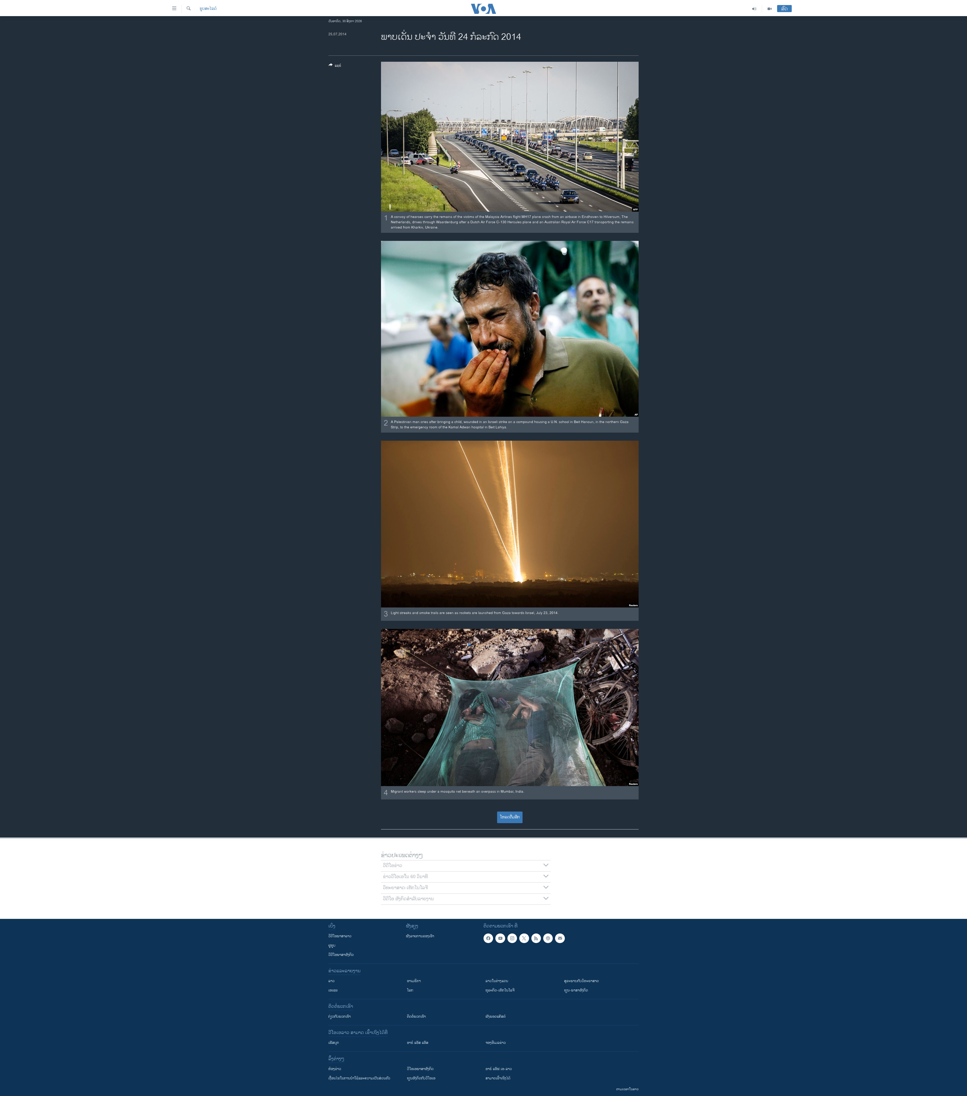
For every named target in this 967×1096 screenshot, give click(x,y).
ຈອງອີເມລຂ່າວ (496, 1042)
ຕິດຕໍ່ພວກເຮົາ (416, 1016)
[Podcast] (548, 938)
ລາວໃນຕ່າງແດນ (497, 981)
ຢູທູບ (331, 945)
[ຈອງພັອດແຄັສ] (560, 938)
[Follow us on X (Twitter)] (524, 938)
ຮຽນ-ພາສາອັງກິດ (576, 990)
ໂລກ (410, 990)
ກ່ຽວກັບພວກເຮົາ (339, 1016)
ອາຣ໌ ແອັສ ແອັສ (417, 1042)
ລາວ (331, 981)
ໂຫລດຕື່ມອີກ (510, 817)
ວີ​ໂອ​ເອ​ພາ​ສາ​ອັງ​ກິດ (420, 1069)
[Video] (769, 9)
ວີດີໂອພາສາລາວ (340, 936)
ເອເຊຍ (333, 990)
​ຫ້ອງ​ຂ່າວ (334, 1069)
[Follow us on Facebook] (488, 938)
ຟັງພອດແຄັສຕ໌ (496, 1016)
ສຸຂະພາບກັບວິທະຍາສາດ (581, 981)
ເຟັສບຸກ (333, 1042)
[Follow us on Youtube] (500, 938)
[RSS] (536, 938)
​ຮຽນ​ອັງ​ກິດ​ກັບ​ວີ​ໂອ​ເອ (421, 1078)
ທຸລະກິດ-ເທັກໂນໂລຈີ (500, 990)
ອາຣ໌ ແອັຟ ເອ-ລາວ (499, 1069)
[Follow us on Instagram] (512, 938)
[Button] (335, 66)
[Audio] (754, 9)
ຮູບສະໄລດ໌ (208, 9)
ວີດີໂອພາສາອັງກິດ (341, 954)
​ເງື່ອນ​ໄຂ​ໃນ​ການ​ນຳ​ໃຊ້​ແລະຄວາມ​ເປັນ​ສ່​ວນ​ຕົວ (359, 1078)
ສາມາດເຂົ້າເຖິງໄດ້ (498, 1078)
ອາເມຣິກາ (414, 981)
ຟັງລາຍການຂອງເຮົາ (420, 936)
